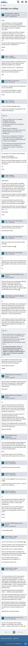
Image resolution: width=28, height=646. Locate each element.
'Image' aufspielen (9, 101)
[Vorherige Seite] (6, 632)
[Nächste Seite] (21, 632)
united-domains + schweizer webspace (14, 295)
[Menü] (26, 2)
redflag (6, 16)
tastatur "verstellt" (9, 56)
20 (19, 632)
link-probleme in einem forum (12, 80)
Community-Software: (14, 643)
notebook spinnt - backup (11, 536)
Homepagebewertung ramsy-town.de (14, 617)
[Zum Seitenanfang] (25, 643)
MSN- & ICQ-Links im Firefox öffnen (14, 221)
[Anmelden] (22, 2)
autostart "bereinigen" (10, 462)
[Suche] (18, 2)
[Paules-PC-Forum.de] (4, 2)
